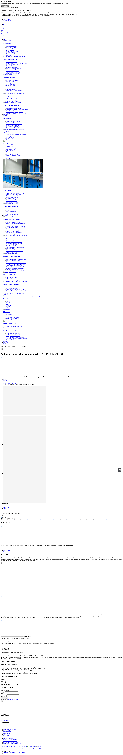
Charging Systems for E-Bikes (13, 101)
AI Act (19, 752)
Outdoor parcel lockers (11, 46)
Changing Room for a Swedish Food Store (15, 266)
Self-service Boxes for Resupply (13, 222)
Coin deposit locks (10, 149)
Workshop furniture (9, 77)
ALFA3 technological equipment (13, 319)
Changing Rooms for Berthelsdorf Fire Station (16, 290)
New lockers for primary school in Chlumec (16, 263)
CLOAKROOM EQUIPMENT (10, 739)
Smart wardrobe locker (11, 48)
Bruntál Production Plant (11, 245)
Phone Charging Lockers (12, 110)
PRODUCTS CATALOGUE (10, 729)
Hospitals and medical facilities (13, 127)
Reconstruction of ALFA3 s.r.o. (13, 318)
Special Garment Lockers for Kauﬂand (15, 270)
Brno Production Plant (11, 249)
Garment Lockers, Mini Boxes (13, 69)
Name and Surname (5, 690)
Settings (3, 6)
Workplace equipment (11, 137)
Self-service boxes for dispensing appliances (16, 226)
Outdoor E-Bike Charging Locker (13, 108)
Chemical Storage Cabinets (12, 252)
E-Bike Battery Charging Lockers (13, 280)
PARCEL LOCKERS (8, 738)
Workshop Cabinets (10, 85)
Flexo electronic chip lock (12, 154)
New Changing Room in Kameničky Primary (16, 259)
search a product (4, 346)
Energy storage (9, 314)
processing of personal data (14, 699)
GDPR (7, 752)
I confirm (3, 17)
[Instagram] (3, 28)
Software (8, 210)
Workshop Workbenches (11, 83)
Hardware (8, 209)
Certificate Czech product (12, 339)
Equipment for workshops (11, 238)
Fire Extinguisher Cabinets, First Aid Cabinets (16, 92)
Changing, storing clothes (12, 136)
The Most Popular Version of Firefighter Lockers (17, 287)
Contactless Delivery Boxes (12, 231)
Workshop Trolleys (10, 84)
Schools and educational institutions (14, 124)
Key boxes (8, 55)
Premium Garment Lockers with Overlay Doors (17, 63)
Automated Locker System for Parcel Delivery (16, 113)
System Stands (9, 86)
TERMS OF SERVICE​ (10, 324)
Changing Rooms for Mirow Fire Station (15, 289)
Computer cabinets (10, 89)
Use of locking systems (9, 144)
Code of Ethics (13, 752)
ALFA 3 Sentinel (10, 213)
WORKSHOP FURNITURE (10, 741)
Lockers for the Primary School (13, 260)
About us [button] (5, 294)
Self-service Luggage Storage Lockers (14, 230)
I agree (7, 6)
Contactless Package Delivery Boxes (14, 234)
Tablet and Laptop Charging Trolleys (14, 278)
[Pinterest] (3, 27)
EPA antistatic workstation (12, 80)
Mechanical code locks (11, 151)
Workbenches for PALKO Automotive (15, 243)
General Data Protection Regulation (14, 326)
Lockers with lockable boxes (12, 64)
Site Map (3, 752)
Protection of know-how (11, 201)
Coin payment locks (10, 150)
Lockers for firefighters (11, 67)
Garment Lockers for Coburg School (14, 269)
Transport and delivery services (13, 121)
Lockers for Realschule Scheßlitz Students (15, 268)
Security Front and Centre (12, 214)
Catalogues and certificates (11, 330)
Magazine (5, 342)
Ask (1, 523)
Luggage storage (10, 50)
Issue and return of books (12, 53)
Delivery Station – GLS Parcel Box (14, 232)
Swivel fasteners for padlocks (12, 148)
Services (5, 341)
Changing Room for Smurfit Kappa (14, 265)
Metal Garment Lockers (11, 62)
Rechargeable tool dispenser (12, 51)
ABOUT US (6, 734)
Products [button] (5, 39)
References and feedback (12, 199)
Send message (4, 698)
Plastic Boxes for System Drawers (14, 90)
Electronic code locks (11, 153)
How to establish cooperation (12, 202)
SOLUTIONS (6, 730)
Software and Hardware (10, 206)
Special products (8, 190)
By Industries (7, 118)
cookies (23, 752)
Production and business (11, 122)
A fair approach (9, 307)
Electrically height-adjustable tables (14, 240)
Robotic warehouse (10, 316)
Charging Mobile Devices (10, 96)
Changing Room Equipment (11, 256)
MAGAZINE (6, 733)
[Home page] (4, 32)
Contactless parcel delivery (12, 139)
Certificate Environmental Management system (16, 338)
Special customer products (11, 105)
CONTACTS (6, 735)
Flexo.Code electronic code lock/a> (14, 155)
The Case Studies (10, 198)
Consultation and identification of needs (15, 193)
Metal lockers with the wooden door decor (15, 264)
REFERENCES (7, 731)
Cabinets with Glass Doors (12, 65)
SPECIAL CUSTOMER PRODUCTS (12, 743)
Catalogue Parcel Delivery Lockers (14, 333)
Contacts (5, 343)
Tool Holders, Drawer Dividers (13, 88)
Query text (3, 696)
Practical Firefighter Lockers (12, 288)
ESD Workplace (10, 248)
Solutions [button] (5, 114)
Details (2, 548)
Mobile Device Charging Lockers (13, 100)
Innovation (8, 302)
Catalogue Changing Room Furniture (14, 334)
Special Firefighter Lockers (12, 292)
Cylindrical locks (10, 146)
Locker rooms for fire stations (13, 126)
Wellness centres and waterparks (13, 125)
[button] (1, 33)
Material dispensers (10, 52)
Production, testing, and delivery (13, 195)
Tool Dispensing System (11, 244)
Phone (2, 693)
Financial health (9, 306)
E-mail (2, 692)
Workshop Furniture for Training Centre (15, 247)
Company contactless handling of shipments (16, 134)
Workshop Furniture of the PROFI (14, 242)
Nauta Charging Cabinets (12, 277)
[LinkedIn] (3, 24)
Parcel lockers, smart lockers (11, 219)
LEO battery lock (10, 158)
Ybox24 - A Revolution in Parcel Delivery (15, 223)
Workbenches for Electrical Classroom (14, 251)
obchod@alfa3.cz (4, 720)
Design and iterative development (13, 194)
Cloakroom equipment (10, 59)
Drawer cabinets (10, 81)
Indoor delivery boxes (11, 47)
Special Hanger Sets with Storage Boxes (15, 293)
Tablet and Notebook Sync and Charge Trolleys (17, 98)
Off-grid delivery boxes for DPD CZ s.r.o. (15, 227)
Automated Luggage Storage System (14, 112)
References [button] (5, 215)
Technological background (12, 197)
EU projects (6, 312)
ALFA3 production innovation (13, 317)
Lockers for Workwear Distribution (14, 68)
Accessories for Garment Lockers (13, 73)
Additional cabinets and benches (13, 72)
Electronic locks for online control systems (15, 157)
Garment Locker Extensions (12, 71)
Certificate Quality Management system (15, 337)
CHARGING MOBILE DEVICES (11, 742)
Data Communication (11, 211)
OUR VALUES (7, 298)
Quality (8, 301)
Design (7, 304)
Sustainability (9, 305)
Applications (7, 132)
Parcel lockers (7, 43)
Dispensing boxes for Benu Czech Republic (16, 225)
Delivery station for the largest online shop (15, 228)
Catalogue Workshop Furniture (13, 336)
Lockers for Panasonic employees (13, 261)
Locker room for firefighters (11, 284)
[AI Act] (119, 470)
